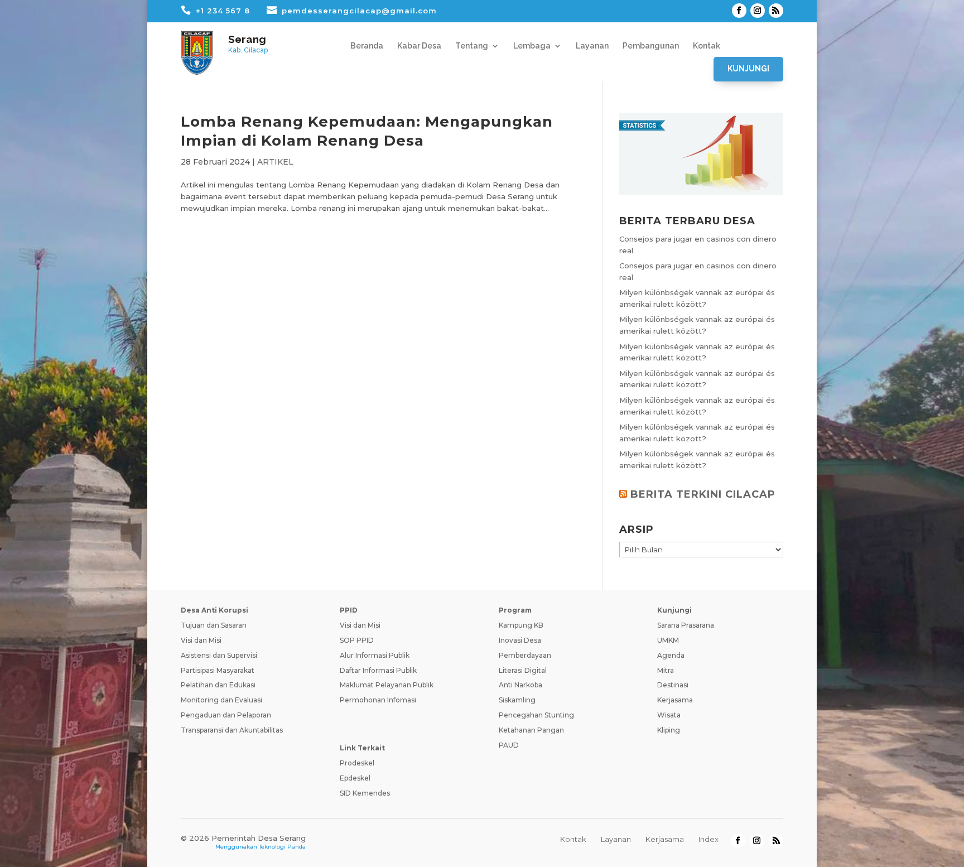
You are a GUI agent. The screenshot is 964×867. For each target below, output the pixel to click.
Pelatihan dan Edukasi (218, 685)
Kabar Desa (419, 46)
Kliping (668, 730)
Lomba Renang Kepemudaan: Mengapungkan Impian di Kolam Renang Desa (367, 131)
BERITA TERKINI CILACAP (702, 494)
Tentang (471, 46)
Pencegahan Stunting (536, 715)
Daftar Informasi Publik (378, 670)
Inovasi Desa (520, 640)
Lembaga (532, 46)
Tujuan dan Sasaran (214, 625)
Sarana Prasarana (685, 625)
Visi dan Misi (201, 640)
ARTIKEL (275, 162)
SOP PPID (357, 640)
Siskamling (517, 700)
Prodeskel (357, 763)
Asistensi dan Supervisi (219, 655)
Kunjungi (748, 68)
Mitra (665, 670)
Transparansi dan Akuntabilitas (232, 730)
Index (708, 839)
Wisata (669, 715)
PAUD (509, 745)
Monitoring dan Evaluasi (221, 700)
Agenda (671, 655)
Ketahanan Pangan (531, 730)
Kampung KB (521, 625)
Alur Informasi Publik (374, 655)
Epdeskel (355, 778)
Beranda (366, 46)
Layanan (592, 46)
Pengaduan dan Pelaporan (226, 715)
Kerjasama (675, 700)
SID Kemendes (365, 793)
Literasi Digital (523, 670)
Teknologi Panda (282, 846)
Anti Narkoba (520, 685)
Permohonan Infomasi (378, 700)
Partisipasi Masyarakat (217, 670)
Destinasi (672, 685)
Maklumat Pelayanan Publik (386, 685)
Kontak (706, 46)
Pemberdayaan (525, 655)
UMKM (668, 640)
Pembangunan (651, 46)
